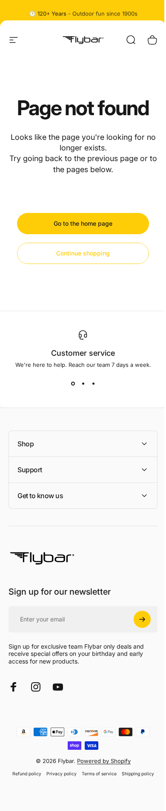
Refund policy (23, 774)
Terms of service (95, 774)
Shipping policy (134, 774)
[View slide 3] (93, 383)
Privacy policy (58, 774)
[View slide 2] (83, 383)
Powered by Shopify (100, 760)
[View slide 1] (73, 383)
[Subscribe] (135, 619)
